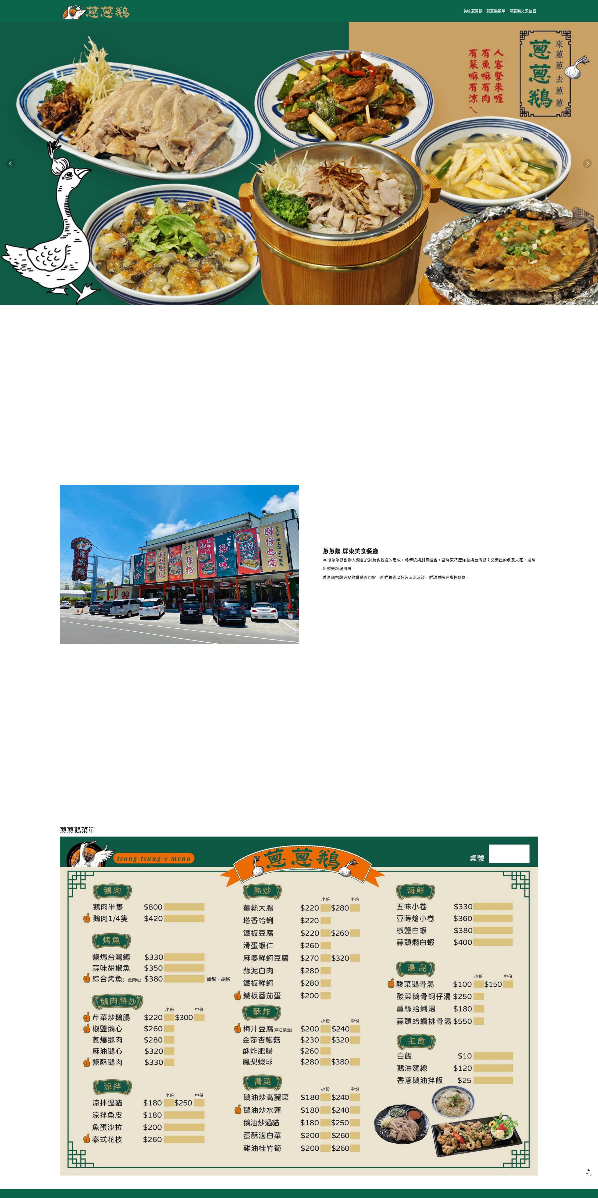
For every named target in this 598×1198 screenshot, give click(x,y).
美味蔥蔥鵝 (473, 11)
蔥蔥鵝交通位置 (522, 11)
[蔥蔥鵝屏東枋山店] (95, 20)
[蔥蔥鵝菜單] (299, 1006)
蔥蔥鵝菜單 (495, 11)
